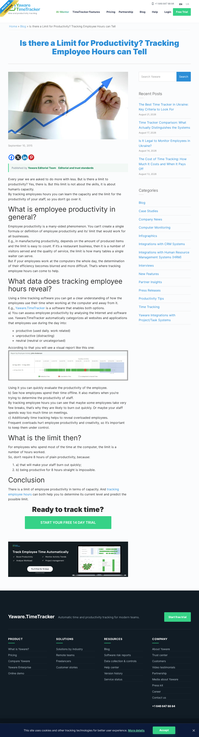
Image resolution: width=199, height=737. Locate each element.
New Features (149, 274)
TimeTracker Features (86, 11)
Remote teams (65, 655)
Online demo (16, 673)
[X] (18, 157)
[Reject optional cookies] (194, 730)
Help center (111, 667)
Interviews (146, 265)
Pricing (110, 11)
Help (155, 11)
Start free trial (177, 617)
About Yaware (161, 649)
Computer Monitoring (154, 227)
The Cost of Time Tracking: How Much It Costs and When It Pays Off (163, 164)
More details (136, 730)
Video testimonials (163, 667)
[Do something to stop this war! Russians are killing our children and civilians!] (9, 8)
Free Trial (182, 11)
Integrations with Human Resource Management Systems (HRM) (164, 254)
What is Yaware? (18, 649)
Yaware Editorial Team (42, 167)
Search (183, 76)
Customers (159, 661)
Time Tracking (149, 307)
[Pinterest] (31, 157)
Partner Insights (150, 282)
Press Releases (150, 290)
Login (167, 11)
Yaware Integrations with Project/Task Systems (157, 317)
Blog (142, 11)
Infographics (148, 236)
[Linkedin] (25, 157)
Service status (113, 679)
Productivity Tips (151, 298)
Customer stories (67, 667)
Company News (150, 219)
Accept (164, 730)
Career (156, 691)
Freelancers (63, 661)
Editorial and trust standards (75, 167)
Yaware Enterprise (19, 667)
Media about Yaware (165, 679)
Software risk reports (117, 655)
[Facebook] (11, 157)
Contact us (159, 697)
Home (13, 26)
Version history (113, 673)
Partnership (126, 11)
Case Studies (148, 211)
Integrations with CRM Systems (162, 244)
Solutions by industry (69, 649)
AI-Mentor (62, 11)
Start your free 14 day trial (68, 522)
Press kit (157, 685)
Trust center (160, 655)
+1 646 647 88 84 (164, 3)
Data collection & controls (120, 661)
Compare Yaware (19, 661)
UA (187, 4)
